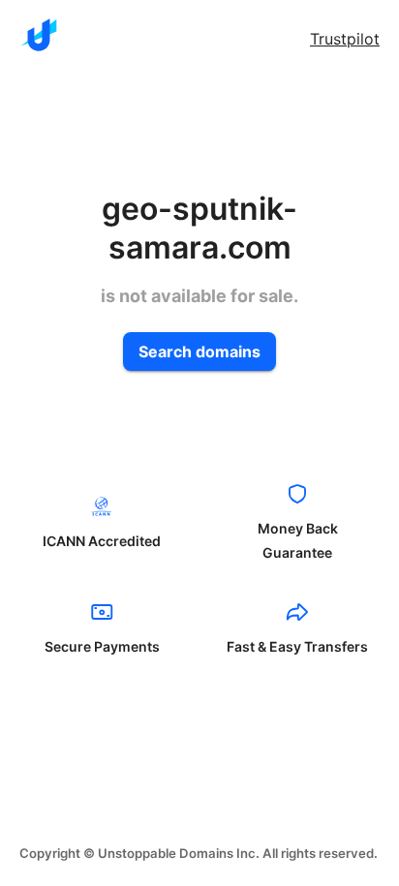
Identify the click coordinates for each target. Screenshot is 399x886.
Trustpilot (345, 38)
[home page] (38, 34)
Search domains (199, 351)
